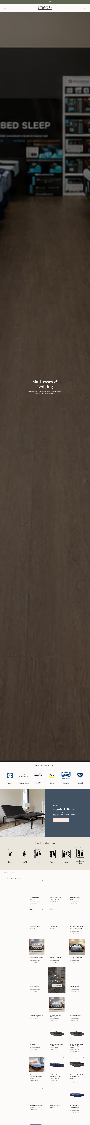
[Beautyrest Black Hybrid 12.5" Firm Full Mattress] (57, 1033)
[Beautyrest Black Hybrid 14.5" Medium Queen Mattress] (77, 916)
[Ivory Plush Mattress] (57, 887)
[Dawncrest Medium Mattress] (77, 1004)
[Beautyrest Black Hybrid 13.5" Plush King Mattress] (77, 1033)
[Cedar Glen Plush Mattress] (36, 975)
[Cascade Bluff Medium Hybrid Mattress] (77, 946)
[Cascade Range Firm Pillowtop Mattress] (57, 1004)
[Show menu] (5, 8)
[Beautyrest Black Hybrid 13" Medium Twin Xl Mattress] (77, 1064)
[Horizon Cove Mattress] (36, 1095)
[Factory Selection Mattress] (36, 887)
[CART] (85, 8)
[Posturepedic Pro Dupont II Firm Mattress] (36, 1064)
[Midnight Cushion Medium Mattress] (77, 975)
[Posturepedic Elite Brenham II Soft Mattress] (77, 1095)
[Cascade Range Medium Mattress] (36, 946)
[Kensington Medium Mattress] (57, 1095)
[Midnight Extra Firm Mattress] (57, 946)
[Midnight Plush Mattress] (36, 1004)
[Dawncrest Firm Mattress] (36, 1033)
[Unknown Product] (36, 916)
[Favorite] (43, 881)
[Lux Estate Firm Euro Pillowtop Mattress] (57, 1064)
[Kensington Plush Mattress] (77, 887)
